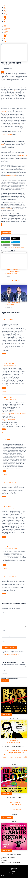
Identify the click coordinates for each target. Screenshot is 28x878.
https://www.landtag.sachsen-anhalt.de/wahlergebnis (9, 420)
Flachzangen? (14, 302)
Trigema (3, 144)
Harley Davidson (23, 155)
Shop (5, 13)
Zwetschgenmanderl (7, 134)
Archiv (5, 10)
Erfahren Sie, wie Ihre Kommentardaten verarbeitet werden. (11, 653)
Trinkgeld (6, 12)
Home (14, 867)
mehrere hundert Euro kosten (18, 125)
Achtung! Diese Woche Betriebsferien (10, 862)
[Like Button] (2, 72)
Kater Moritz (8, 319)
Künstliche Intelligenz (11, 175)
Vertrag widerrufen (14, 873)
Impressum (14, 871)
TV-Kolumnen (7, 9)
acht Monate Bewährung (6, 208)
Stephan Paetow (20, 247)
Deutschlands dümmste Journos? (9, 864)
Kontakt (5, 15)
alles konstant (17, 91)
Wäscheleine (3, 111)
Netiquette (14, 870)
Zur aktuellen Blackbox (14, 742)
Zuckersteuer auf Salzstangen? (8, 857)
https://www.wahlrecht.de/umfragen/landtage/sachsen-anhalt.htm (14, 414)
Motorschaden (14, 280)
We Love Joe (4, 216)
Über (5, 6)
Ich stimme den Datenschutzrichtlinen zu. (10, 678)
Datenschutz (14, 868)
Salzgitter (3, 146)
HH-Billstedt (17, 146)
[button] (5, 238)
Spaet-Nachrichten (12, 247)
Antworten (4, 357)
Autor (5, 7)
